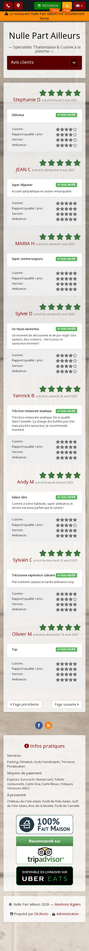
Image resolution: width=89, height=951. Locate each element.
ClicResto (41, 914)
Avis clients (22, 62)
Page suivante (66, 704)
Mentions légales (68, 904)
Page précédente (25, 704)
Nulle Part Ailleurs (44, 35)
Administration (67, 914)
